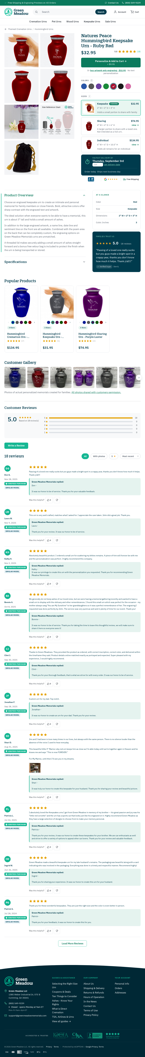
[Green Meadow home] (16, 12)
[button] (12, 322)
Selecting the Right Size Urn (64, 985)
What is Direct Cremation (59, 1010)
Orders (118, 988)
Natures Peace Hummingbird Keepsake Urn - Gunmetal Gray (91, 86)
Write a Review (16, 445)
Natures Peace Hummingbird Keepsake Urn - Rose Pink (128, 86)
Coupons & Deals (61, 991)
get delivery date (112, 164)
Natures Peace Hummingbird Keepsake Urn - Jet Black (121, 86)
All (85, 456)
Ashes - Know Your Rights (62, 1002)
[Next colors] (34, 322)
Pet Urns (56, 21)
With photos (99, 456)
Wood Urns (72, 21)
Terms (56, 1047)
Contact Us (90, 1006)
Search (101, 12)
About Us (89, 983)
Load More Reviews (72, 943)
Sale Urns (110, 21)
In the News (90, 1001)
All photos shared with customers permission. (96, 392)
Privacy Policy (91, 1015)
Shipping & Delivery (94, 988)
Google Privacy (92, 1047)
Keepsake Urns (92, 21)
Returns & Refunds (94, 992)
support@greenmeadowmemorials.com (27, 1015)
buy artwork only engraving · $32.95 (108, 70)
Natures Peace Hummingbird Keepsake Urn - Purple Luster (99, 86)
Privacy (49, 1047)
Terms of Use (91, 1010)
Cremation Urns (38, 21)
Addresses (120, 992)
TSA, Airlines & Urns (63, 1016)
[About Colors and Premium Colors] (91, 80)
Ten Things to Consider (64, 996)
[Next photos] (139, 377)
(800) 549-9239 (16, 1003)
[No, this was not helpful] (57, 500)
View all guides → (61, 1021)
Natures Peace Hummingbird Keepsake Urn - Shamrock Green (106, 86)
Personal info (122, 983)
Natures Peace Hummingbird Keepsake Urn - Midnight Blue (84, 86)
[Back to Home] (5, 29)
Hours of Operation (94, 997)
